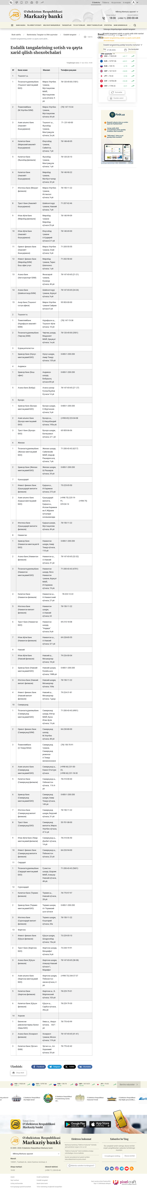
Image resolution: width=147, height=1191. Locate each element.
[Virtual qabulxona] (31, 2)
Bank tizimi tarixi (42, 1183)
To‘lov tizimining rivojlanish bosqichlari (49, 1187)
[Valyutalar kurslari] (42, 2)
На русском (116, 3)
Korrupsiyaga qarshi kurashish (21, 1187)
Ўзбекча (105, 3)
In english (126, 3)
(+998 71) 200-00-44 (53, 1170)
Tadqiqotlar (66, 25)
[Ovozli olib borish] (16, 2)
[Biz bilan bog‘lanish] (36, 2)
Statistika (108, 25)
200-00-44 (128, 18)
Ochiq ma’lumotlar (17, 1183)
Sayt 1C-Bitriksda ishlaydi (102, 1183)
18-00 (112, 18)
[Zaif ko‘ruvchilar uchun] (11, 2)
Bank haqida (20, 25)
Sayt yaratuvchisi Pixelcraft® (101, 1181)
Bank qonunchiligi (120, 25)
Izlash (13, 1177)
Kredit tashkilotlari (94, 25)
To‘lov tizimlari (79, 25)
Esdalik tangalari (42, 1180)
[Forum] (26, 2)
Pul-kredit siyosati (34, 25)
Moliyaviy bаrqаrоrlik (51, 25)
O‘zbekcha (96, 3)
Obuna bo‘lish (129, 1156)
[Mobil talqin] (21, 2)
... (130, 25)
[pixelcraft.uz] (124, 1182)
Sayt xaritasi (15, 1180)
